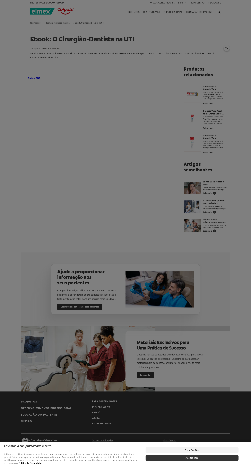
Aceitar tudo (192, 457)
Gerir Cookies (192, 450)
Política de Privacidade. (30, 463)
